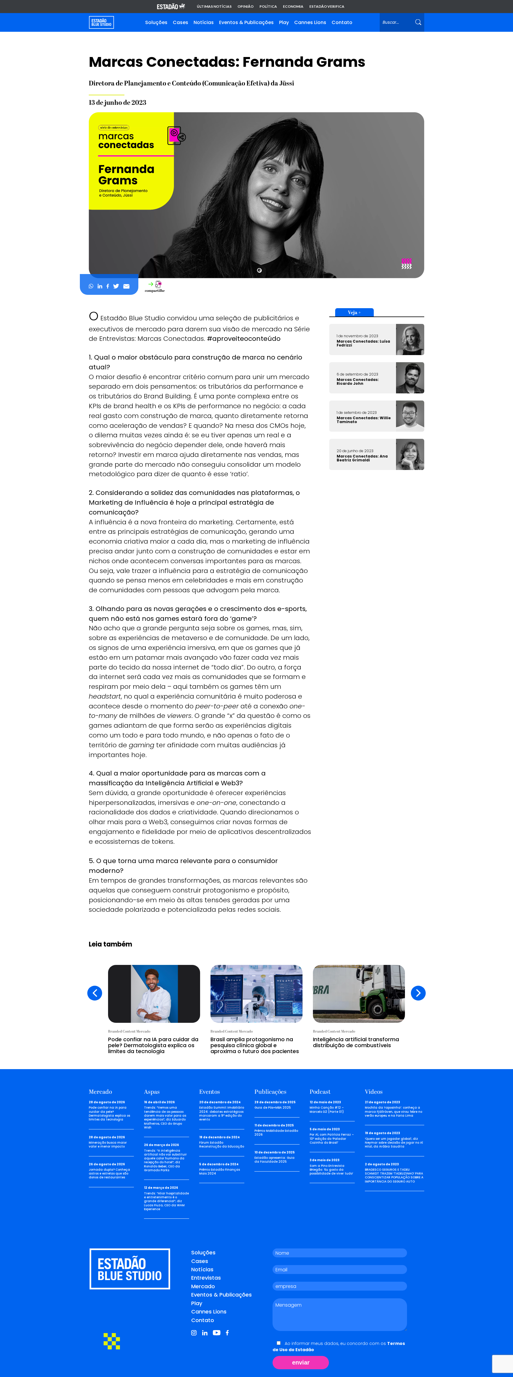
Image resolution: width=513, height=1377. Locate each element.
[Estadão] (171, 6)
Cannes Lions (310, 22)
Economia (293, 6)
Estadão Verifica (326, 6)
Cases (180, 22)
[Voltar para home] (101, 22)
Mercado (203, 1286)
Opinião (246, 6)
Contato (342, 22)
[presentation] (94, 993)
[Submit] (418, 22)
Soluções (156, 22)
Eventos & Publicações (246, 22)
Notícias (204, 22)
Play (284, 22)
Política (268, 6)
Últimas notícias (214, 6)
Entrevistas (206, 1277)
